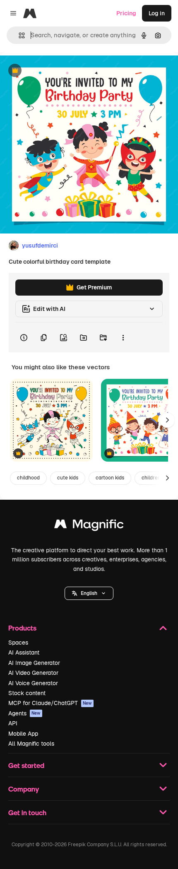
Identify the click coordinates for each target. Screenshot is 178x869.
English (89, 593)
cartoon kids (110, 477)
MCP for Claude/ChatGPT (50, 703)
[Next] (167, 420)
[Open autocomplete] (18, 35)
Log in (157, 13)
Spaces (18, 642)
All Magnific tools (31, 743)
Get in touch (27, 812)
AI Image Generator (34, 663)
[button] (89, 593)
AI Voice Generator (33, 683)
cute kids (67, 477)
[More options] (123, 337)
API (12, 723)
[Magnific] (89, 526)
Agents (24, 713)
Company (23, 789)
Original (53, 71)
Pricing (126, 13)
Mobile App (23, 733)
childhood (28, 477)
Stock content (27, 693)
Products (22, 627)
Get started (26, 765)
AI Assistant (23, 652)
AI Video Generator (33, 672)
